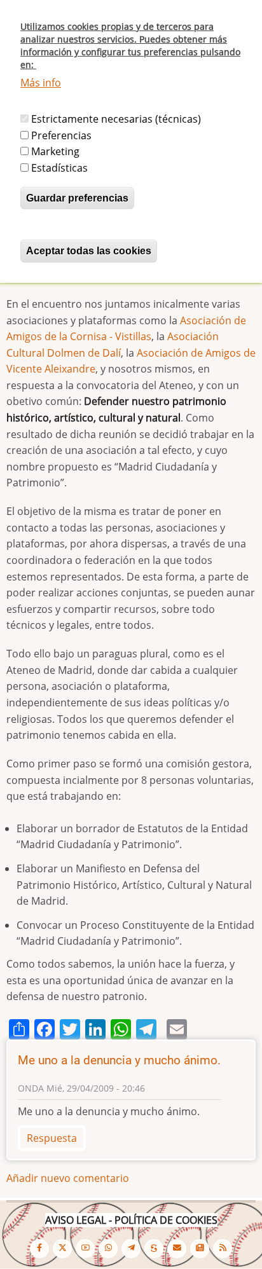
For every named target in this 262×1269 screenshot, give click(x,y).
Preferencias (61, 135)
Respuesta (52, 1138)
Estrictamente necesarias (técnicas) (116, 119)
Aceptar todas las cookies (88, 250)
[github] (108, 1248)
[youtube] (85, 1248)
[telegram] (131, 1248)
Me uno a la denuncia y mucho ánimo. (119, 1060)
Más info (40, 83)
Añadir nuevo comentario (67, 1178)
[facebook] (39, 1248)
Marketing (55, 151)
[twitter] (62, 1248)
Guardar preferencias (77, 198)
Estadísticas (59, 168)
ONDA (31, 1088)
